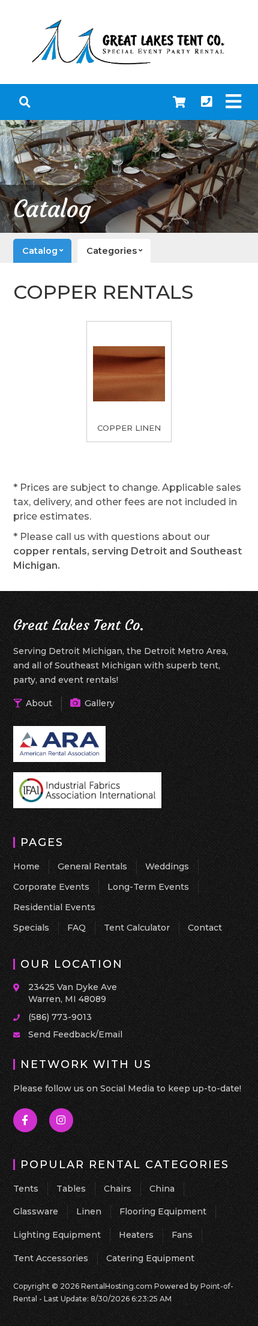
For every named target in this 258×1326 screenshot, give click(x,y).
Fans (182, 1234)
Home (26, 866)
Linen (88, 1211)
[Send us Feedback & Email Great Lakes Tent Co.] (20, 1034)
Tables (71, 1188)
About (37, 703)
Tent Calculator (137, 927)
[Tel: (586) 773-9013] (206, 102)
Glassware (35, 1211)
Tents (25, 1188)
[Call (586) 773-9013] (20, 1016)
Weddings (167, 866)
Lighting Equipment (57, 1234)
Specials (31, 927)
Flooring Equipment (162, 1211)
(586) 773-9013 (60, 1017)
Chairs (117, 1188)
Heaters (136, 1234)
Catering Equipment (150, 1258)
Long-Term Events (148, 886)
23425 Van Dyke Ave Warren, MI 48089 (72, 993)
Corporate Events (51, 886)
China (162, 1188)
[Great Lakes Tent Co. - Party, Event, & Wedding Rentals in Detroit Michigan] (129, 62)
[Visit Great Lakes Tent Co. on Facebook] (25, 1120)
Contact (205, 927)
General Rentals (92, 866)
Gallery (98, 703)
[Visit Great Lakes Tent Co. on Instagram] (61, 1120)
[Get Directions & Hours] (20, 988)
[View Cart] (179, 102)
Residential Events (54, 907)
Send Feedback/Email (75, 1034)
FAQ (76, 927)
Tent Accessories (50, 1258)
